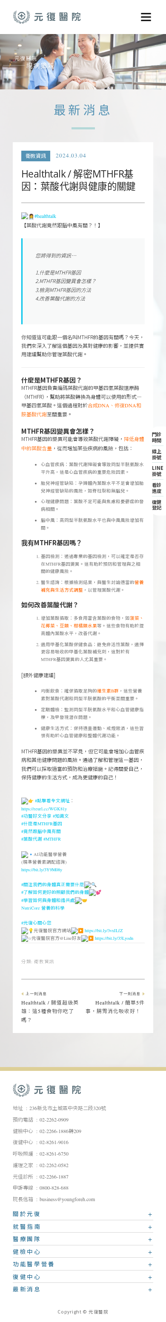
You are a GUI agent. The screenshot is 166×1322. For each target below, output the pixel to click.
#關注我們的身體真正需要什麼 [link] (52, 885)
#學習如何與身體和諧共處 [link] (48, 900)
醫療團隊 (27, 1240)
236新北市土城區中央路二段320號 (67, 1108)
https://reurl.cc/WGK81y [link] (44, 809)
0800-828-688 (54, 1188)
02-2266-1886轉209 (60, 1131)
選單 (143, 13)
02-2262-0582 (54, 1165)
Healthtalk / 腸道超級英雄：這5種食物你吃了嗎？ (50, 1008)
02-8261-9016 (54, 1142)
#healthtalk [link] (45, 216)
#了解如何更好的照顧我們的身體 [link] (55, 893)
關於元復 (27, 1215)
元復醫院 (47, 17)
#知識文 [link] (61, 816)
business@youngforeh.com (67, 1199)
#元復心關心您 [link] (36, 923)
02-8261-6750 (54, 1154)
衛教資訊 (36, 156)
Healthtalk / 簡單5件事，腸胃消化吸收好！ (115, 1003)
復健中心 (27, 1278)
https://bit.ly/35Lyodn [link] (114, 939)
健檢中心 (27, 1253)
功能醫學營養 (34, 1265)
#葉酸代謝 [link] (31, 839)
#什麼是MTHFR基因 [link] (41, 824)
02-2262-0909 (54, 1120)
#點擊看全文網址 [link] (52, 801)
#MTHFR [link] (52, 839)
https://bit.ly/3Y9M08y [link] (41, 870)
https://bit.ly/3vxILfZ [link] (104, 930)
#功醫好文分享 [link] (36, 816)
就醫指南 (27, 1228)
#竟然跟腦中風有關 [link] (41, 831)
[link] (43, 908)
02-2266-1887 (54, 1177)
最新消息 (27, 1290)
